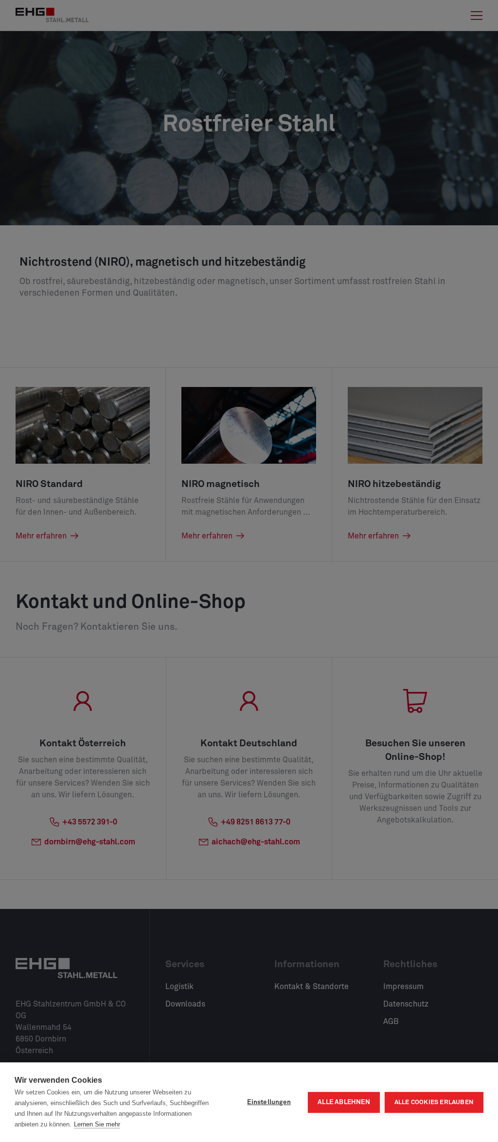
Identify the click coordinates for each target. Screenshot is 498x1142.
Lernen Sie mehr (97, 1124)
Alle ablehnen (344, 1102)
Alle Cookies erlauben (434, 1102)
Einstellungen (269, 1102)
